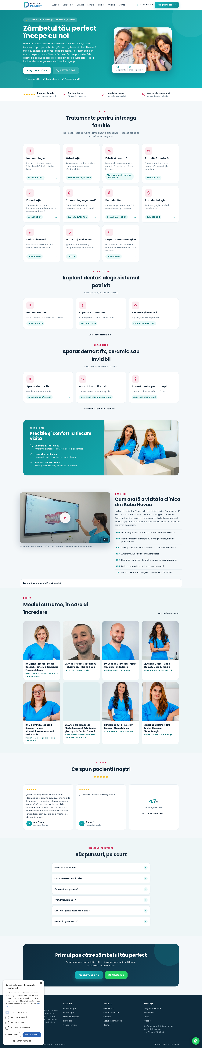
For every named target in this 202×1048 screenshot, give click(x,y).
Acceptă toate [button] (32, 1035)
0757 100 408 (67, 70)
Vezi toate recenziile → (154, 813)
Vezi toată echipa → (168, 613)
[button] (23, 1040)
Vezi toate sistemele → (101, 334)
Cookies (175, 1044)
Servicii (80, 4)
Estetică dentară (71, 1016)
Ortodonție (68, 1012)
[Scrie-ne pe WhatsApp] (196, 1041)
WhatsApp (118, 975)
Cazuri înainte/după (112, 1021)
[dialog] (23, 1012)
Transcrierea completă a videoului (42, 583)
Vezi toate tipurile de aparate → (101, 408)
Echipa (91, 4)
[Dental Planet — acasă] (33, 5)
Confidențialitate (161, 1044)
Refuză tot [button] (13, 1035)
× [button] (41, 983)
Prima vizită (149, 1012)
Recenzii (107, 1016)
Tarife (101, 4)
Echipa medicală (111, 1012)
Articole (111, 4)
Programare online (152, 1008)
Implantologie (69, 1008)
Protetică (67, 1021)
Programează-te (167, 4)
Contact (123, 4)
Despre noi (68, 4)
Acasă (55, 4)
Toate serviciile (70, 1025)
